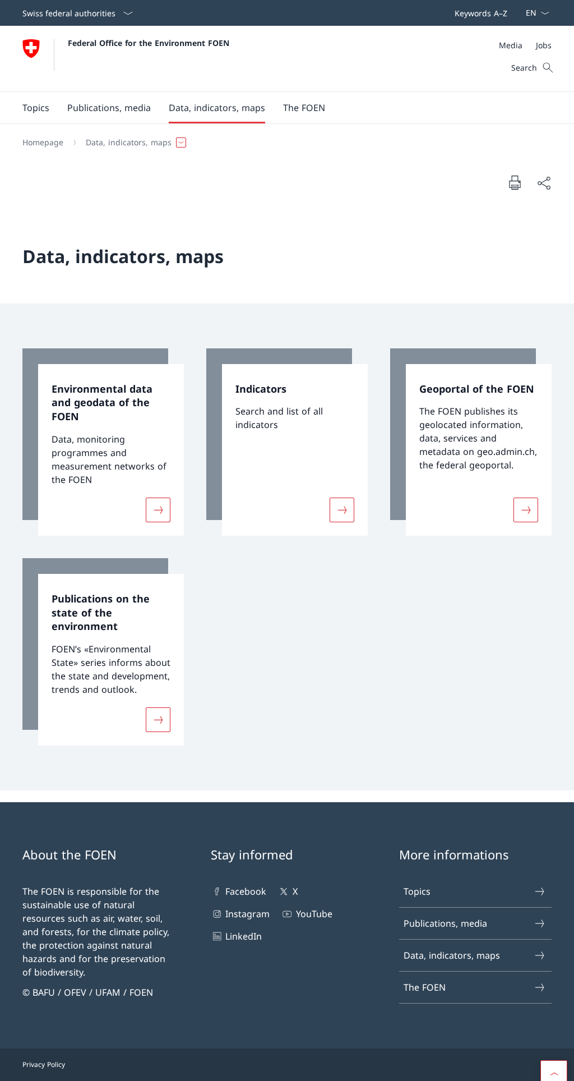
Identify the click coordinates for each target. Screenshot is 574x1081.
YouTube (314, 914)
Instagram (247, 914)
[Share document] (543, 183)
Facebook (245, 891)
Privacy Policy (43, 1064)
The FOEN (425, 987)
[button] (35, 107)
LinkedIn (243, 936)
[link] (103, 442)
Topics (417, 891)
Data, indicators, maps (452, 955)
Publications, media (445, 923)
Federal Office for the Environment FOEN (148, 43)
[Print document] (514, 182)
